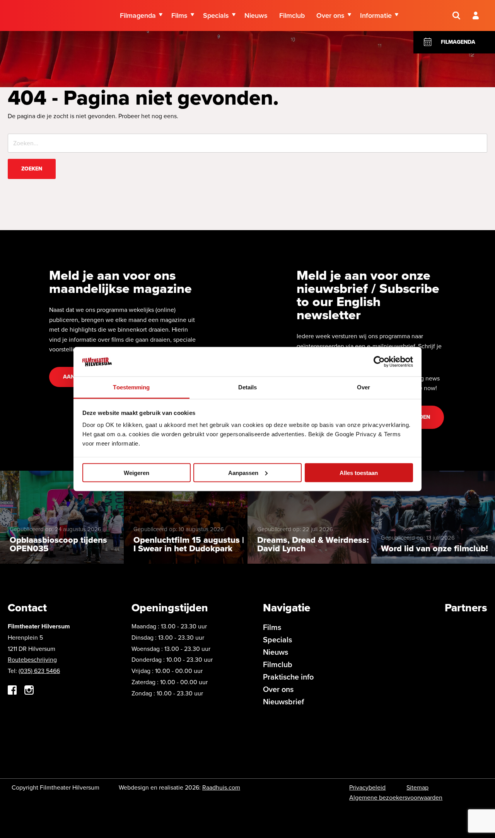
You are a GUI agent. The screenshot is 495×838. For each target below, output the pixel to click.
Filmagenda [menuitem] (138, 15)
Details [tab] (247, 387)
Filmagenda (458, 42)
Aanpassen (243, 472)
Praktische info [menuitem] (288, 677)
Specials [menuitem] (216, 15)
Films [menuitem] (179, 15)
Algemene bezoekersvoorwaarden (395, 797)
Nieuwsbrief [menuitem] (283, 701)
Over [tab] (363, 387)
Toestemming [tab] (131, 387)
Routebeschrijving (32, 659)
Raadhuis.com (221, 787)
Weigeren (136, 472)
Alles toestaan (359, 472)
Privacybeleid (367, 787)
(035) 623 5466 (39, 670)
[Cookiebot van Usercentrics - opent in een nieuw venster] (379, 361)
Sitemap (417, 787)
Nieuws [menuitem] (256, 15)
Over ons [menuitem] (330, 15)
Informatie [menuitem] (376, 15)
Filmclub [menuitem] (292, 15)
